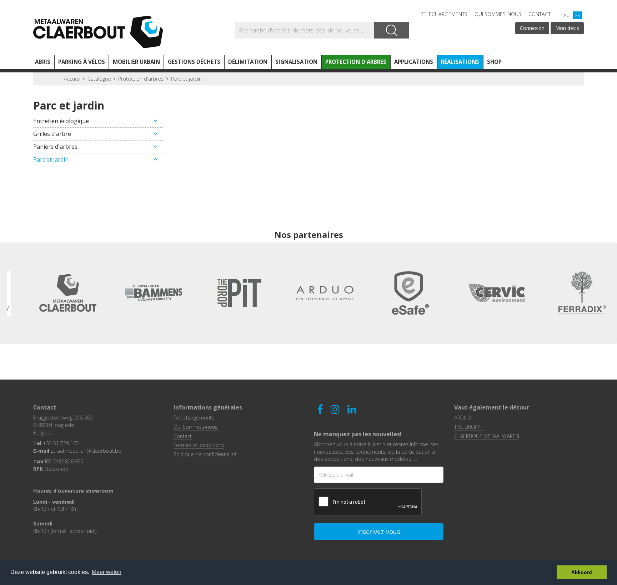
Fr (577, 15)
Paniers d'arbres (55, 147)
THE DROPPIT (469, 426)
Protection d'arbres (355, 61)
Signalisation (296, 61)
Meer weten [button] (106, 572)
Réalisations (460, 61)
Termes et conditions (199, 445)
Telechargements (444, 14)
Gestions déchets (194, 61)
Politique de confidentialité (205, 454)
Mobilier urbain (136, 61)
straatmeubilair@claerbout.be (86, 450)
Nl (566, 15)
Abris (42, 61)
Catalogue (99, 78)
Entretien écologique (61, 121)
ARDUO (462, 417)
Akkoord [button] (581, 572)
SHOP (494, 61)
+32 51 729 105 (61, 443)
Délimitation (247, 61)
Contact (539, 14)
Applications (413, 61)
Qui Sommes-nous (498, 14)
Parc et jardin (186, 78)
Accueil (72, 78)
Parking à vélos (81, 61)
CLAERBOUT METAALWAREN (486, 436)
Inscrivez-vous (378, 531)
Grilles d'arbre (52, 134)
